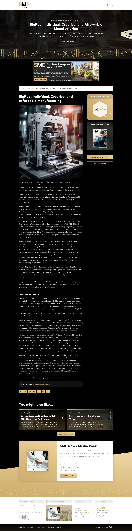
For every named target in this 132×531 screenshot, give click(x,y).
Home (22, 88)
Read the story (50, 316)
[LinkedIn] (30, 391)
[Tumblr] (39, 391)
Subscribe (99, 508)
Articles (30, 88)
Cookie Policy (100, 517)
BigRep (65, 182)
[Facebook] (21, 391)
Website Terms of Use (102, 510)
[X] (25, 391)
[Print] (48, 391)
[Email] (43, 391)
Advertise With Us (80, 517)
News (47, 384)
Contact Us (99, 506)
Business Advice (62, 415)
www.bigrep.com (71, 378)
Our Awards (78, 515)
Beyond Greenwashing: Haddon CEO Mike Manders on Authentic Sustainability (38, 417)
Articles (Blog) (79, 510)
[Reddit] (34, 391)
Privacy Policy (100, 515)
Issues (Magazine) (80, 512)
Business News (39, 384)
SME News (30, 527)
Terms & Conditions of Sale (104, 512)
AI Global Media (39, 527)
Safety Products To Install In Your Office (85, 417)
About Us (78, 508)
